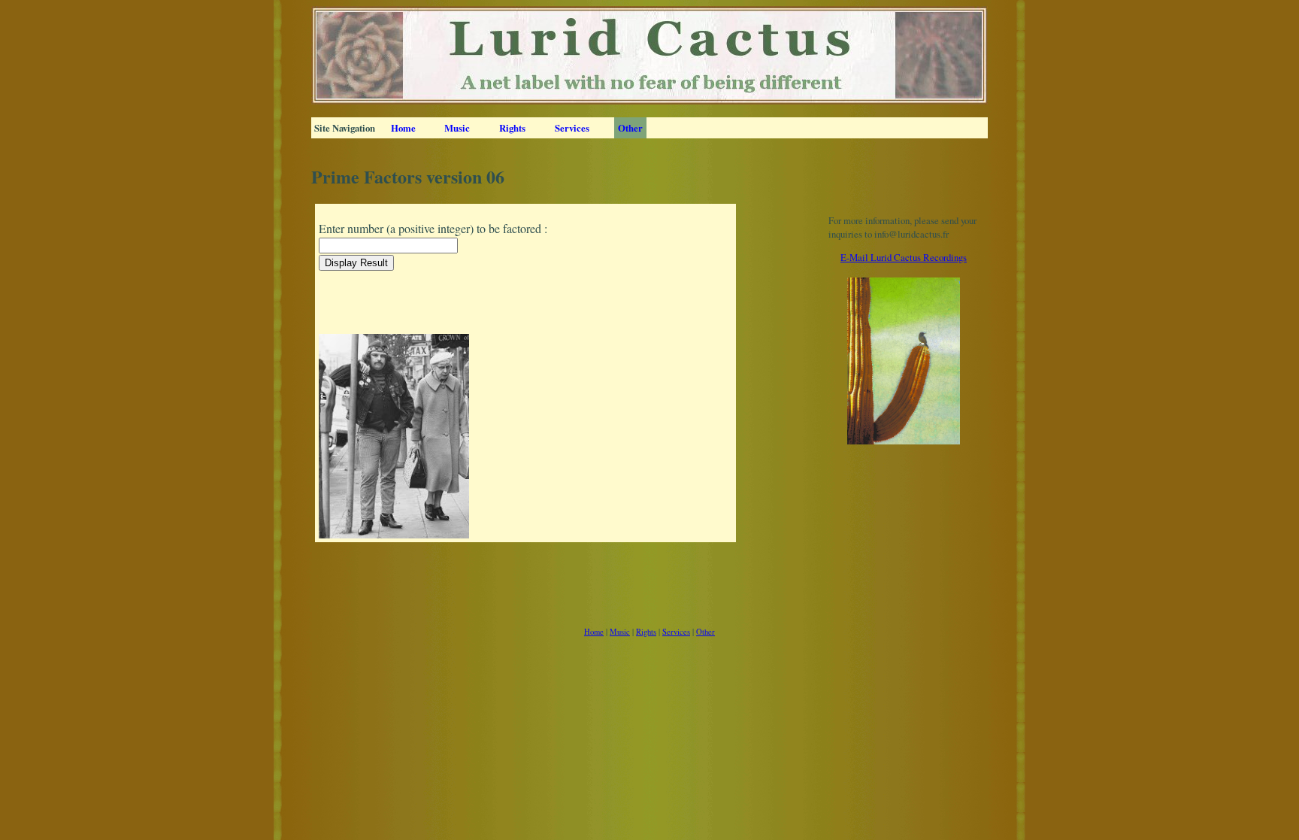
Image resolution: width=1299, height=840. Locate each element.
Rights (512, 128)
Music (457, 128)
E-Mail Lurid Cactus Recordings (903, 257)
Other (630, 128)
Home (403, 128)
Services (572, 128)
